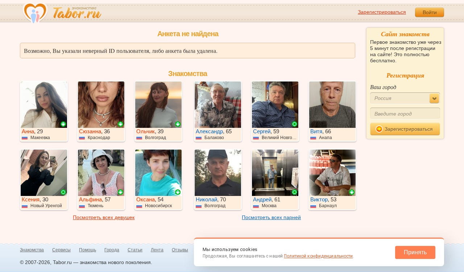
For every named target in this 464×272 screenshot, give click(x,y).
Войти (430, 12)
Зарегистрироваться (382, 12)
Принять (415, 252)
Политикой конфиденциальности (318, 256)
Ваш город (383, 87)
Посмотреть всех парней (271, 217)
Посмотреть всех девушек (103, 217)
